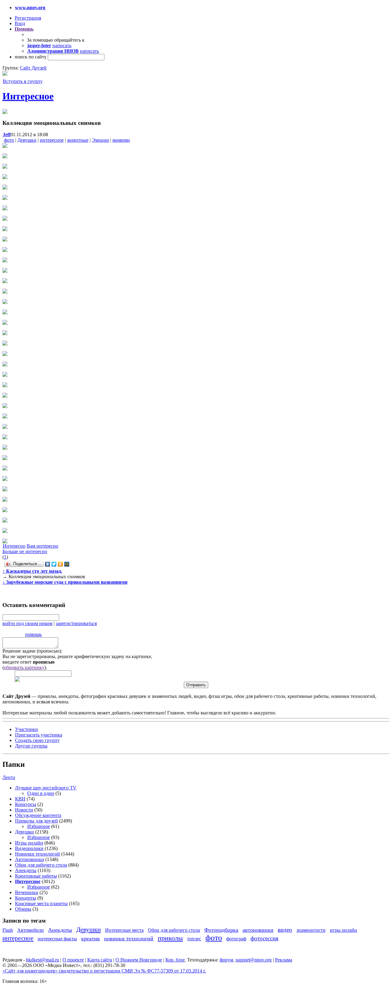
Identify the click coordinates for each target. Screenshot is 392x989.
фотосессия (264, 938)
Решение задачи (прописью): (32, 651)
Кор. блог (175, 959)
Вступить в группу (23, 81)
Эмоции (100, 140)
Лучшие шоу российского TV (46, 787)
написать (61, 45)
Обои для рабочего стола (41, 864)
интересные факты (57, 938)
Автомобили (30, 930)
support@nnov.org (254, 959)
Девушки (26, 140)
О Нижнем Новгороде (138, 959)
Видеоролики (29, 848)
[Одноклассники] (60, 564)
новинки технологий (128, 938)
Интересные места (124, 930)
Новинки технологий (37, 853)
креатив (90, 938)
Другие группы (31, 745)
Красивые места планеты (41, 903)
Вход (20, 23)
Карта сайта (99, 959)
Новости (24, 809)
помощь (33, 634)
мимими (121, 140)
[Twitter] (54, 564)
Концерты (25, 898)
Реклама (283, 959)
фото (9, 140)
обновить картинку (24, 667)
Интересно (14, 546)
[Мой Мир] (67, 564)
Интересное (28, 96)
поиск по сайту (31, 56)
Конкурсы (25, 804)
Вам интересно (42, 546)
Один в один (40, 793)
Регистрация (28, 18)
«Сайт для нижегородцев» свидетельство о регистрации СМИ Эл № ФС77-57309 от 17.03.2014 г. (104, 970)
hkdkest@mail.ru (42, 959)
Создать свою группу (37, 740)
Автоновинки (29, 859)
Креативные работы (36, 875)
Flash (7, 930)
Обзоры (23, 909)
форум (226, 959)
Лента (8, 777)
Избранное (38, 826)
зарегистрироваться (76, 623)
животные (78, 140)
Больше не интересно (24, 551)
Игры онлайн (29, 842)
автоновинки (258, 930)
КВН (20, 798)
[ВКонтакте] (47, 564)
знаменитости (311, 930)
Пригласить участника (38, 734)
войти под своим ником (27, 623)
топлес (194, 938)
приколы (170, 938)
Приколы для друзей (36, 820)
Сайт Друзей (33, 67)
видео (285, 930)
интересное (52, 140)
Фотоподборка (221, 930)
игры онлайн (343, 930)
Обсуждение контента (38, 815)
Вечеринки (26, 892)
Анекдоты (25, 870)
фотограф (236, 938)
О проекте (73, 959)
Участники (26, 729)
